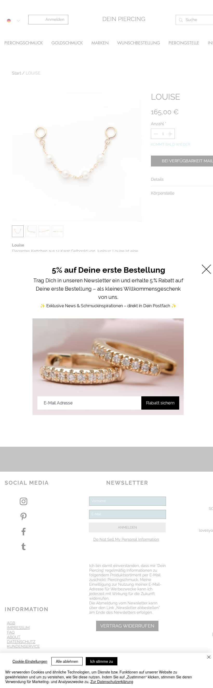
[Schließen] (209, 657)
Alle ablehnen (67, 661)
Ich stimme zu (101, 661)
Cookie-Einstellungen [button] (29, 661)
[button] (206, 269)
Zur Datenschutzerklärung (111, 681)
